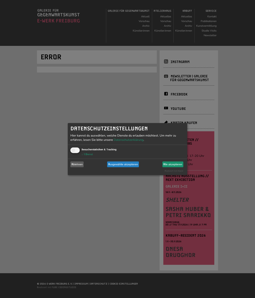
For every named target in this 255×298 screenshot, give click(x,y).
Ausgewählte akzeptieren (123, 164)
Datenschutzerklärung (128, 140)
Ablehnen (77, 164)
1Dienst (87, 154)
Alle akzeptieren (172, 164)
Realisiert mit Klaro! (174, 170)
